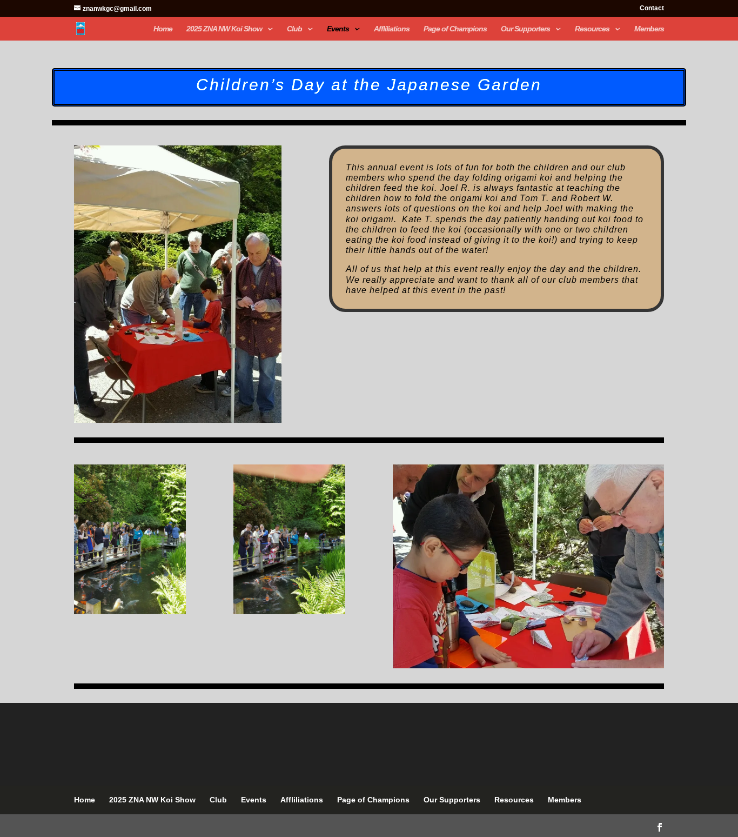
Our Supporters (525, 29)
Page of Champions (455, 29)
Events (338, 29)
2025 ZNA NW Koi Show (224, 29)
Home (162, 29)
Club (294, 29)
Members (649, 29)
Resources (592, 29)
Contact (652, 8)
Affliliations (392, 29)
